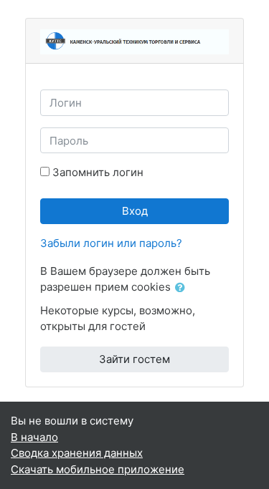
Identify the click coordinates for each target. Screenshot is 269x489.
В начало (34, 437)
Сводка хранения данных (77, 453)
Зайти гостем (134, 359)
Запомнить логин (97, 172)
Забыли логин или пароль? (111, 243)
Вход (135, 211)
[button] (183, 288)
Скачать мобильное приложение (97, 469)
